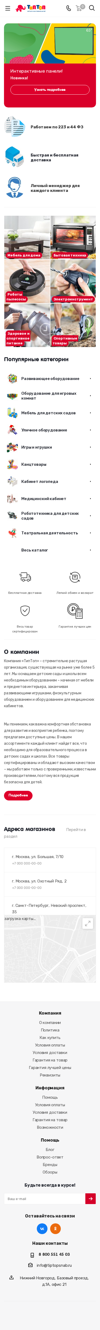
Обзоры (50, 1172)
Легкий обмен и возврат (75, 593)
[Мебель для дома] (27, 237)
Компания (50, 1013)
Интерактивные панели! (36, 71)
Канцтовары (33, 464)
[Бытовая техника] (73, 237)
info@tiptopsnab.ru (54, 1265)
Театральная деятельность (49, 533)
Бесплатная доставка (25, 593)
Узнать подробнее (50, 90)
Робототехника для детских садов (50, 516)
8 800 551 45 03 (54, 1254)
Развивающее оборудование (50, 378)
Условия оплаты (50, 1045)
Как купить (50, 1037)
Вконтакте (42, 1228)
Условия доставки (50, 1052)
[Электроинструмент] (73, 281)
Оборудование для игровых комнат (48, 396)
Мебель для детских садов (48, 413)
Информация (50, 1087)
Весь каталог (34, 550)
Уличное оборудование (44, 430)
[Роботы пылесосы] (27, 281)
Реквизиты (50, 1075)
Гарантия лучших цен (75, 626)
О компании (50, 1022)
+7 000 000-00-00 (27, 863)
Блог (50, 1149)
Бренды (50, 1164)
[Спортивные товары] (73, 325)
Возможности (50, 1127)
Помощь (50, 1097)
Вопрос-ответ (50, 1157)
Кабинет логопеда (39, 481)
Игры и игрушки (36, 447)
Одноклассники (55, 1228)
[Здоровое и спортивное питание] (27, 325)
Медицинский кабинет (43, 498)
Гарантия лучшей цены (50, 1067)
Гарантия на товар (50, 1060)
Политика (50, 1030)
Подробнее (18, 795)
